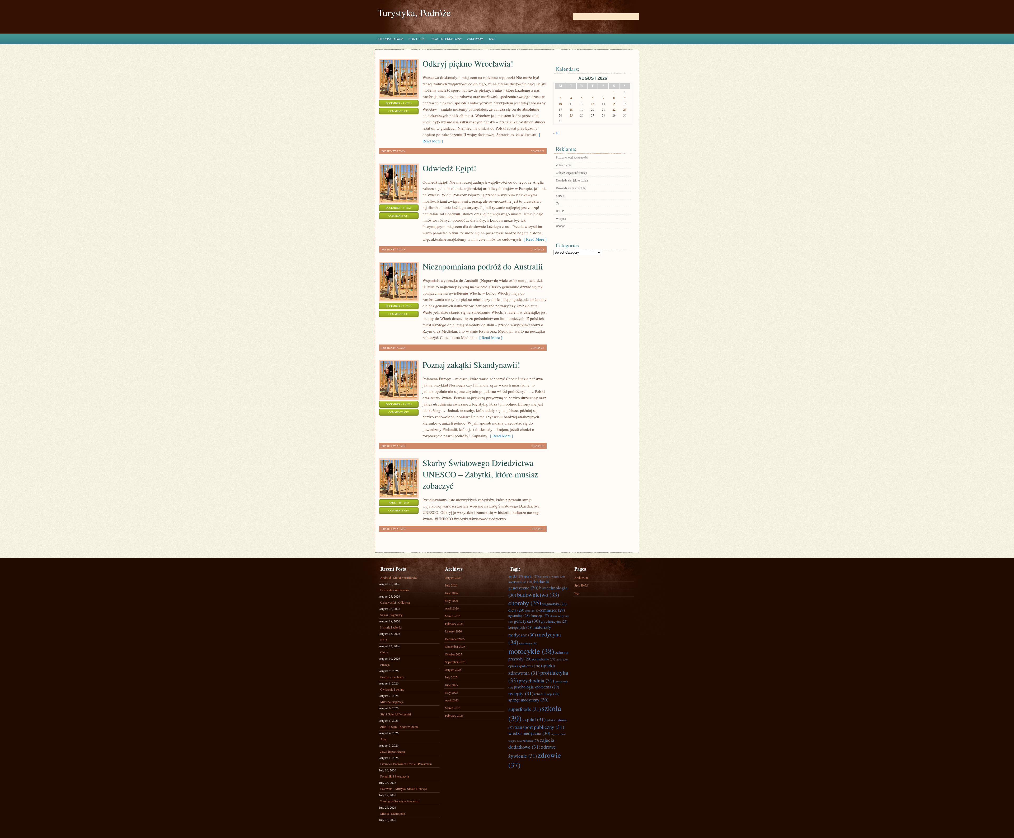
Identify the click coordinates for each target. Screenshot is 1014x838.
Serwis (560, 195)
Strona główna (390, 38)
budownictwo (538, 594)
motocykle (531, 651)
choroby (524, 602)
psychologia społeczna (536, 687)
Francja (384, 664)
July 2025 (451, 677)
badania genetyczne (528, 585)
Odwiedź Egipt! (449, 168)
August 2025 (453, 669)
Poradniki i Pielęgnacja (394, 776)
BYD (383, 639)
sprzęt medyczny (528, 700)
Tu (557, 203)
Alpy (383, 739)
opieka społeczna (524, 665)
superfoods (524, 708)
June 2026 (451, 593)
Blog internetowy (446, 38)
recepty (520, 693)
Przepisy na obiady (392, 677)
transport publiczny (539, 726)
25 (571, 115)
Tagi (492, 38)
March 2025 (452, 708)
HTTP (560, 211)
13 (592, 103)
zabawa (531, 740)
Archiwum (475, 38)
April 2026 (452, 608)
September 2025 (455, 662)
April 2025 (452, 700)
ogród (562, 659)
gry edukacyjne (554, 621)
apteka (531, 576)
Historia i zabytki (391, 627)
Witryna (561, 218)
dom (530, 610)
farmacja (540, 615)
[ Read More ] (534, 239)
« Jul (556, 133)
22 (614, 109)
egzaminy (519, 615)
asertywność (520, 581)
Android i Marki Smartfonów (398, 577)
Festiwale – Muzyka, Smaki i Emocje (403, 788)
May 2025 (451, 692)
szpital (534, 719)
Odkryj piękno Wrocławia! (467, 63)
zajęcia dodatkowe (531, 743)
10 (560, 103)
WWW (560, 226)
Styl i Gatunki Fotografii (395, 714)
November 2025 (455, 646)
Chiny (384, 652)
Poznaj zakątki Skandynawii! (471, 364)
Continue (537, 151)
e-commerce (550, 610)
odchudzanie (543, 659)
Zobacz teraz (563, 165)
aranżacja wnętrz (552, 576)
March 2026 (452, 616)
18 (571, 109)
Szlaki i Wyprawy (391, 615)
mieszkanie (528, 643)
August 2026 (453, 577)
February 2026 (454, 623)
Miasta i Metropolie (392, 813)
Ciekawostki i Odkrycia (395, 602)
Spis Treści (417, 38)
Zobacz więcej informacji (571, 172)
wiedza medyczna (529, 733)
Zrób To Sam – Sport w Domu (399, 726)
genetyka (527, 621)
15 (614, 103)
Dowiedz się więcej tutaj (571, 188)
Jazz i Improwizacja (392, 751)
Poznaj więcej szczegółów (572, 157)
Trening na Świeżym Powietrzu (399, 801)
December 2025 (455, 639)
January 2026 (453, 631)
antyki (515, 576)
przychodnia (536, 680)
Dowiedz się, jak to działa (572, 180)
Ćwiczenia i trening (392, 689)
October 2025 (453, 654)
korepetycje (520, 627)
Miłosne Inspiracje (391, 702)
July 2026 (451, 585)
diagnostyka (554, 603)
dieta (516, 610)
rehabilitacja (547, 693)
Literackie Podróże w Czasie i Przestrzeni (406, 764)
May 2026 (451, 600)
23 (624, 109)
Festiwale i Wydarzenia (394, 590)
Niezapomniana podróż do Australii (482, 266)
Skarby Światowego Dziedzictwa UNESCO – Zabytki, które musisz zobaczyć (480, 474)
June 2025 (451, 685)
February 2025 (454, 715)
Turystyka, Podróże (414, 12)
